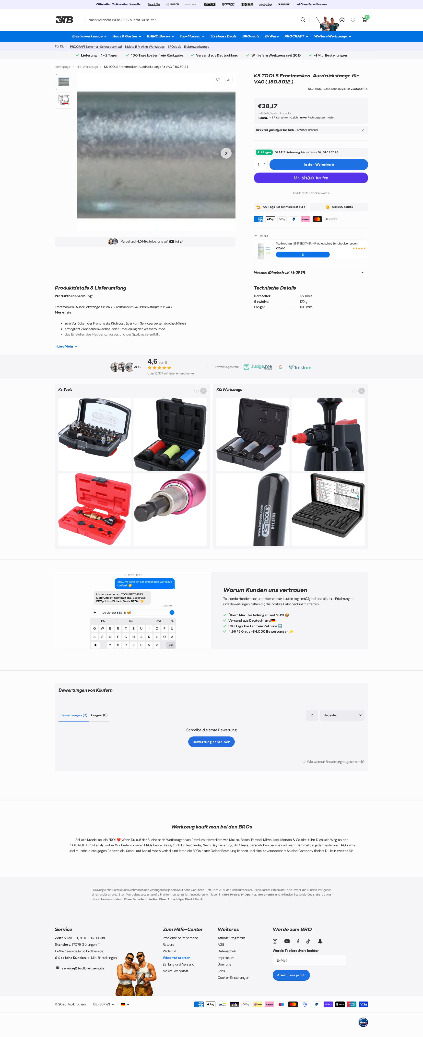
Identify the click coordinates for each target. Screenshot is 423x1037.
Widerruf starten (176, 957)
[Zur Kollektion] (203, 391)
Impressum (226, 957)
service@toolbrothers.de (83, 968)
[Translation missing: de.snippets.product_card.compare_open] (353, 19)
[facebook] (298, 941)
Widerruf (169, 951)
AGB (221, 944)
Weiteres (228, 929)
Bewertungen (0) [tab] (73, 715)
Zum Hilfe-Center (183, 929)
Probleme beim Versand (180, 938)
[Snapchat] (320, 941)
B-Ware (272, 36)
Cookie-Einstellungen (233, 977)
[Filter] (312, 715)
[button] (265, 160)
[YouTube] (171, 241)
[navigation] (63, 82)
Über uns (224, 964)
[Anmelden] (342, 19)
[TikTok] (181, 241)
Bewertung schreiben (211, 742)
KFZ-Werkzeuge (87, 67)
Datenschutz (227, 951)
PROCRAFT (294, 36)
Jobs (221, 971)
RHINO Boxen (158, 36)
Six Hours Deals (223, 36)
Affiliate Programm (231, 938)
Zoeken (303, 20)
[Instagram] (177, 241)
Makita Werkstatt (175, 971)
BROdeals (250, 36)
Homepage (62, 67)
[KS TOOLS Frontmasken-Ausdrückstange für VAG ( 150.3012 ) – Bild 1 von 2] (156, 152)
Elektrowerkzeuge (196, 47)
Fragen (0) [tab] (99, 715)
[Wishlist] (218, 80)
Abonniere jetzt (291, 975)
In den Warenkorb (319, 164)
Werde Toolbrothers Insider (295, 950)
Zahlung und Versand (178, 964)
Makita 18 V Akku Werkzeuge (145, 47)
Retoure (168, 944)
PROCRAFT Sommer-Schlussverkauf (96, 47)
